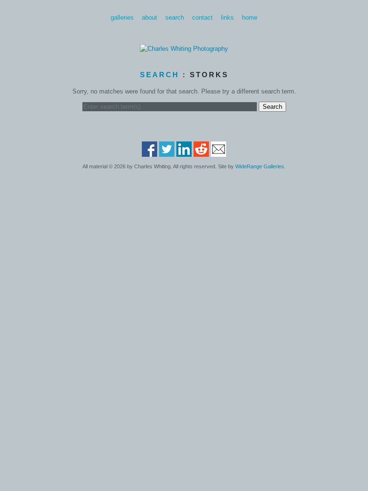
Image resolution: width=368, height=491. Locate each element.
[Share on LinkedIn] (184, 152)
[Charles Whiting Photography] (184, 48)
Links (227, 17)
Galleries (122, 17)
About (149, 17)
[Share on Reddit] (201, 152)
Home (249, 17)
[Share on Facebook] (149, 152)
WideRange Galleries (259, 166)
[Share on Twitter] (166, 152)
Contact (202, 17)
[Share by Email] (218, 152)
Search (174, 17)
